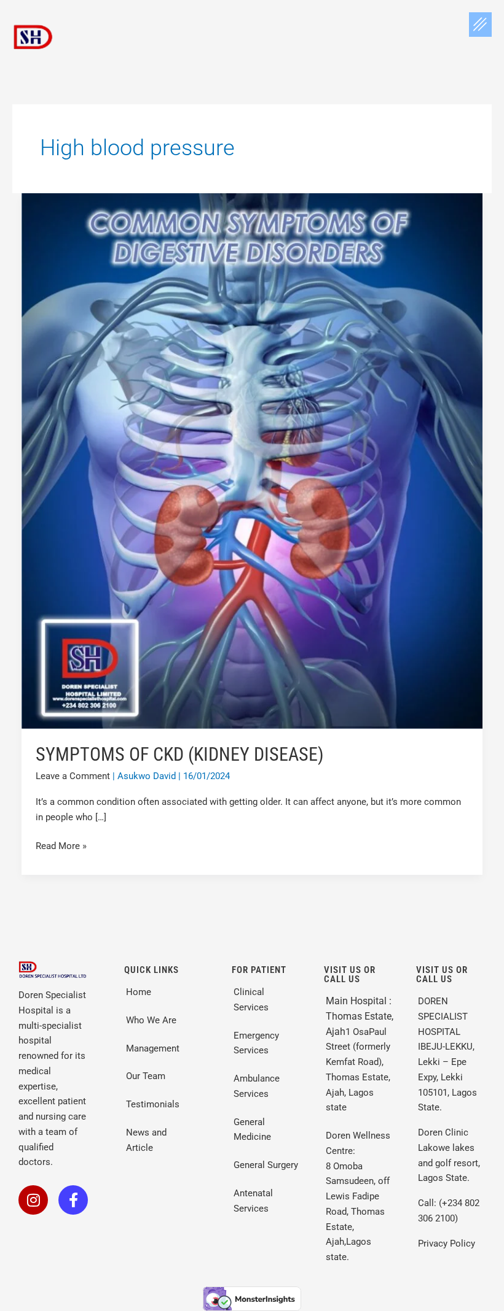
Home (138, 992)
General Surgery (266, 1165)
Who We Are (151, 1020)
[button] (480, 24)
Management (152, 1048)
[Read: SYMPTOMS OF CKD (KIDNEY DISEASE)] (252, 460)
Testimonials (152, 1104)
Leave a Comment (73, 776)
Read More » (61, 845)
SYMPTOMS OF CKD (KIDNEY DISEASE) (180, 754)
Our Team (147, 1076)
